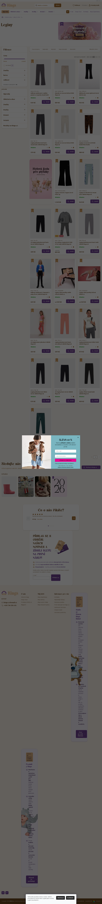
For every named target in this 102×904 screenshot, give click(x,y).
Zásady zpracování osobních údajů (65, 467)
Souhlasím (70, 898)
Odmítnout (60, 898)
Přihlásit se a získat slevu (65, 460)
